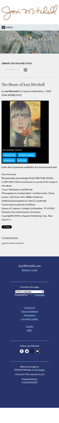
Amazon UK (9, 160)
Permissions (30, 315)
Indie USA (22, 160)
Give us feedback (29, 311)
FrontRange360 (29, 382)
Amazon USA (9, 155)
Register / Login (29, 270)
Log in (4, 243)
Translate (39, 294)
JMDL (29, 330)
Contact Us (29, 307)
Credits (29, 326)
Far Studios (39, 369)
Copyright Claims (29, 319)
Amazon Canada (26, 155)
